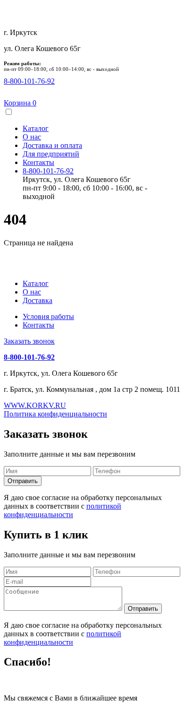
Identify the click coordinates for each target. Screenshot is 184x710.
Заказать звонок (29, 341)
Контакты (38, 162)
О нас (32, 137)
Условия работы (48, 316)
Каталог (36, 128)
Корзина (20, 103)
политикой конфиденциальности (62, 510)
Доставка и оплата (52, 145)
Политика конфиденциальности (55, 414)
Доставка (37, 300)
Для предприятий (51, 154)
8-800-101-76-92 (48, 171)
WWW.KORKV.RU (35, 405)
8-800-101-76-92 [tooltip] (29, 81)
